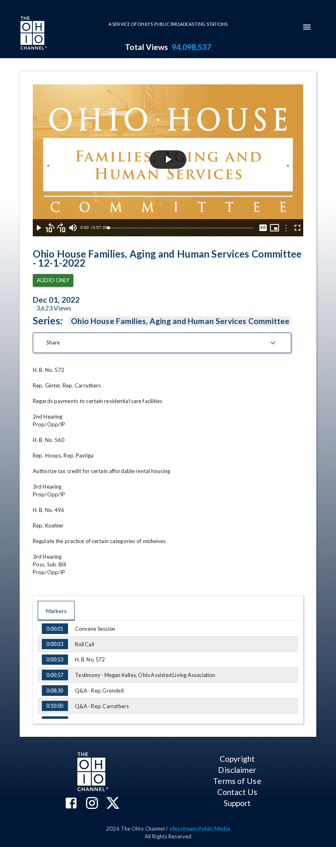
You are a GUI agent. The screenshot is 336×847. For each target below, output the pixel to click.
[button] (162, 343)
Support (237, 803)
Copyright (237, 759)
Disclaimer (237, 770)
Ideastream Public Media (199, 828)
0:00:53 (54, 659)
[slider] (180, 228)
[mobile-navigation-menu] (307, 27)
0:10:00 (54, 705)
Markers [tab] (56, 610)
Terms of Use (237, 781)
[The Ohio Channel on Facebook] (71, 804)
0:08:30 (54, 690)
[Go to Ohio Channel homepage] (33, 34)
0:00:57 (54, 675)
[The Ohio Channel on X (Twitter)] (113, 804)
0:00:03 (54, 644)
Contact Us (237, 792)
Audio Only (53, 280)
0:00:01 (54, 628)
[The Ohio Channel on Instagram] (92, 804)
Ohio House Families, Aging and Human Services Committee (180, 321)
